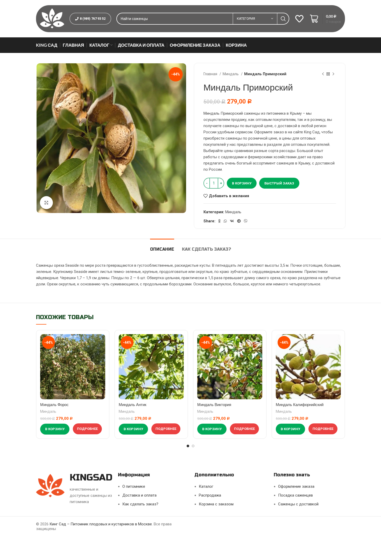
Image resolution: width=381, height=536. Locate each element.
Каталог (206, 486)
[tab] (162, 247)
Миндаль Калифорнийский (299, 404)
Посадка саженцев (295, 495)
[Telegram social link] (239, 221)
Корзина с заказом (216, 504)
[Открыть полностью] (46, 202)
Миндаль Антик (132, 404)
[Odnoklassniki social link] (219, 221)
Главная (210, 74)
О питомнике (133, 486)
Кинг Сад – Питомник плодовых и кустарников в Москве (101, 524)
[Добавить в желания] (101, 342)
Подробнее (87, 429)
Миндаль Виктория (214, 404)
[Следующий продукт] (333, 74)
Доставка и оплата (139, 495)
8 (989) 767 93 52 (92, 18)
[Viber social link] (245, 221)
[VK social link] (232, 221)
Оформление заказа (296, 486)
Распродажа (210, 495)
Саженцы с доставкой (298, 504)
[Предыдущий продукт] (323, 74)
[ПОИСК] (283, 19)
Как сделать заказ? (140, 504)
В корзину (241, 183)
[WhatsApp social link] (225, 221)
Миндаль (231, 74)
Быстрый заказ (279, 183)
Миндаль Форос (54, 404)
